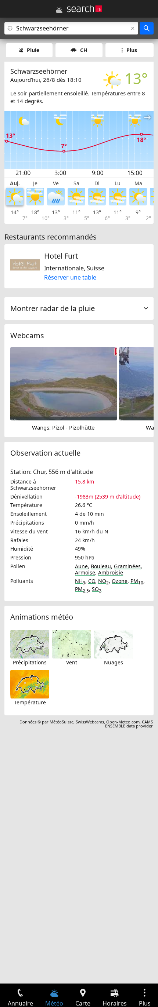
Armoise (85, 572)
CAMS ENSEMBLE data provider (129, 724)
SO (96, 588)
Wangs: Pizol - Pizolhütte (63, 427)
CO (91, 580)
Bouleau (101, 566)
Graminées (127, 566)
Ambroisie (110, 572)
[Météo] (59, 10)
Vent (71, 662)
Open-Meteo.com (123, 722)
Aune (81, 566)
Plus (131, 50)
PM (136, 580)
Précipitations (30, 662)
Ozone (120, 580)
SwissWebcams (90, 722)
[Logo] (84, 8)
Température (30, 702)
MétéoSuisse (61, 722)
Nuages (113, 662)
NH (80, 580)
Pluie (33, 50)
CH (83, 50)
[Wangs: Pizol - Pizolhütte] (63, 383)
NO (103, 580)
